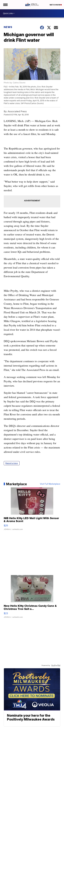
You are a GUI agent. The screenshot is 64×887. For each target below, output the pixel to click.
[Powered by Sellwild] (55, 665)
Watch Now (55, 5)
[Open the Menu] (5, 5)
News (8, 27)
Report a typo (11, 463)
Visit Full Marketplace (50, 484)
